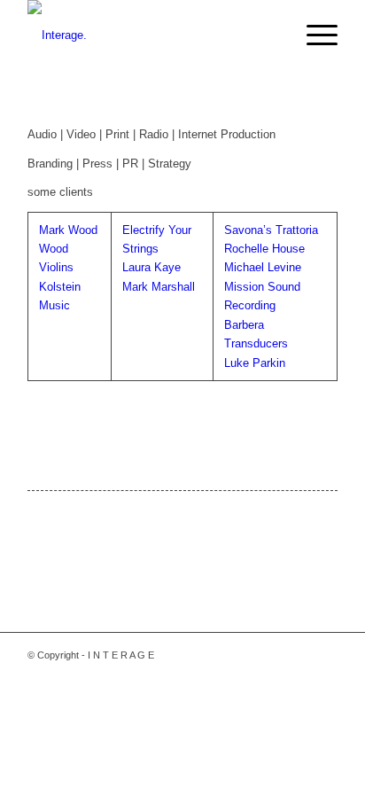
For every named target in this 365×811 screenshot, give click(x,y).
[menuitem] (313, 35)
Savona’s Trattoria (271, 230)
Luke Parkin (254, 363)
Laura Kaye (151, 267)
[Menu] (313, 35)
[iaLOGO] (151, 35)
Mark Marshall (158, 286)
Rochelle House (264, 248)
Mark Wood (68, 230)
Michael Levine (262, 267)
